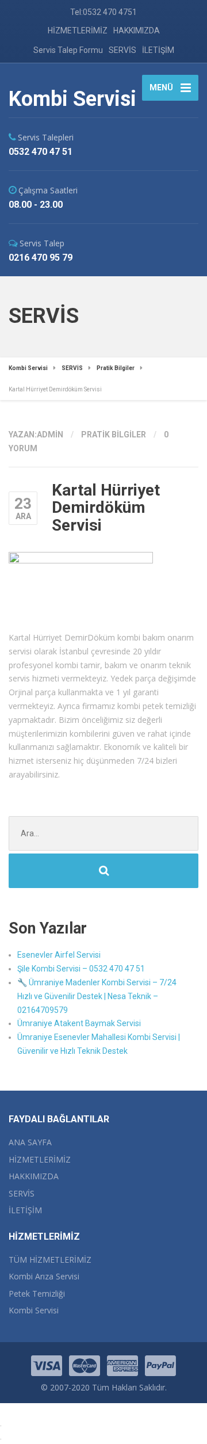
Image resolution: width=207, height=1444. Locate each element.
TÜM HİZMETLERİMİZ (50, 1259)
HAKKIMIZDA (136, 30)
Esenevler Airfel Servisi (59, 954)
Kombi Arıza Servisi (44, 1276)
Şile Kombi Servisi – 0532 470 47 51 (81, 968)
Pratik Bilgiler (113, 434)
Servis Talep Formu (68, 50)
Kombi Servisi (34, 1310)
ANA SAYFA (30, 1142)
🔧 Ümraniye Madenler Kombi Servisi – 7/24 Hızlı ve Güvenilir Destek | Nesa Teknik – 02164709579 (97, 996)
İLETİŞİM (158, 50)
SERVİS (122, 50)
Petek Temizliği (37, 1293)
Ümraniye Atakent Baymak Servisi (79, 1023)
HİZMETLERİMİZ (78, 30)
